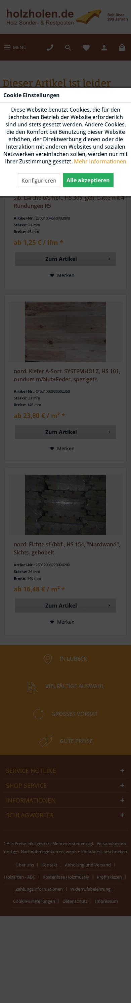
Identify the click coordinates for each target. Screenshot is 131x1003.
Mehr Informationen (100, 161)
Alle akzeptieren (88, 180)
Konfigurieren (38, 180)
